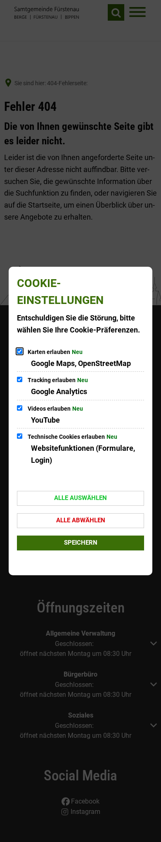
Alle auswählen (80, 498)
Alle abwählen (80, 520)
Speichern (80, 542)
